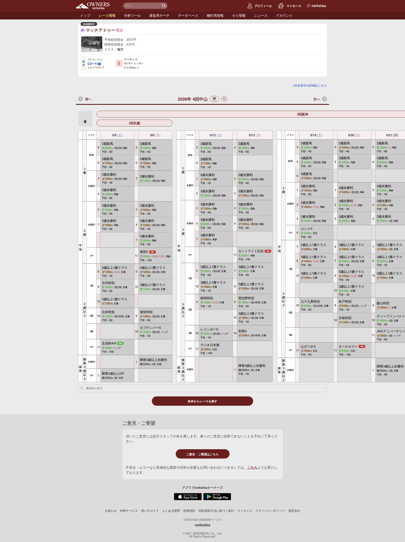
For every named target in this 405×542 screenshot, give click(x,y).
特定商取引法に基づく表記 (216, 510)
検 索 (164, 6)
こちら (252, 467)
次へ (316, 99)
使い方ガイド (150, 510)
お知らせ (111, 510)
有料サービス (129, 510)
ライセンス (244, 510)
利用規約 (189, 510)
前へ (88, 99)
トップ (85, 15)
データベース (188, 15)
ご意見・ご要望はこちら (202, 454)
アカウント (284, 15)
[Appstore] (187, 496)
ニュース (260, 15)
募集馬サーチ (159, 15)
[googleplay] (217, 496)
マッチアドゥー (100, 30)
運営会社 (294, 510)
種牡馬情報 (215, 15)
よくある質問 (171, 510)
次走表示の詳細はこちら (310, 85)
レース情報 (107, 15)
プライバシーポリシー (270, 510)
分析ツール (132, 15)
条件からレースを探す (202, 401)
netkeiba (202, 525)
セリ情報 (239, 15)
